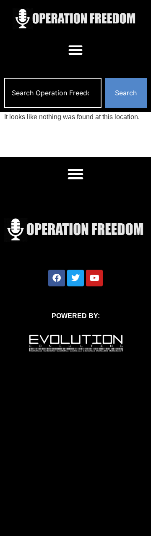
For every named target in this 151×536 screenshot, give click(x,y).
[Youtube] (94, 278)
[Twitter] (75, 278)
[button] (75, 49)
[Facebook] (56, 278)
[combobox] (53, 93)
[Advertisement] (75, 456)
